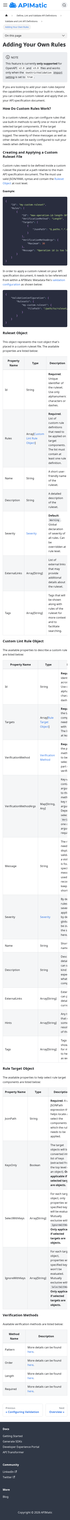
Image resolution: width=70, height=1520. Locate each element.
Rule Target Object (47, 722)
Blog (5, 1497)
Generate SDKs (12, 1441)
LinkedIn (8, 1472)
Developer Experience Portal (21, 1447)
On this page (13, 35)
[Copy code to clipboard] (63, 201)
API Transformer (13, 1452)
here (30, 1352)
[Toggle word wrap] (57, 201)
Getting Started (13, 1436)
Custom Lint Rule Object (35, 438)
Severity (31, 533)
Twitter (7, 1477)
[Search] (64, 5)
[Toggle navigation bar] (5, 5)
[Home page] (6, 16)
